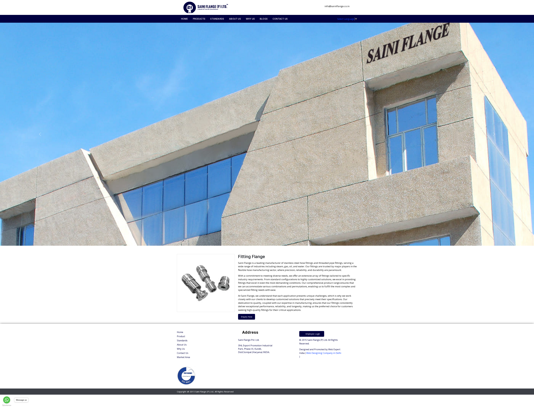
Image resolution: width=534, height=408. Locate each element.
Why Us (181, 349)
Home (180, 332)
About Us (182, 345)
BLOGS (264, 18)
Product (181, 336)
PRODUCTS (199, 18)
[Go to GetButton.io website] (6, 405)
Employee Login (312, 334)
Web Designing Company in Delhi (323, 353)
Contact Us (182, 353)
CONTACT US (280, 18)
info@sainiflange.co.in (337, 6)
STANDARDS (217, 18)
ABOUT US (235, 18)
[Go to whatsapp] (6, 399)
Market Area (183, 357)
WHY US (250, 18)
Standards (182, 340)
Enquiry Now (246, 316)
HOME (184, 18)
